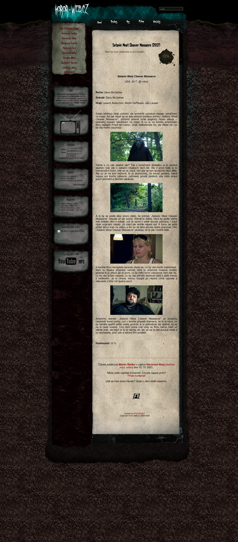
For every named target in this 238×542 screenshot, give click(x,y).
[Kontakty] (156, 22)
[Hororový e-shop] (141, 22)
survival (83, 100)
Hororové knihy (69, 53)
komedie (75, 96)
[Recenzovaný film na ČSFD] (136, 398)
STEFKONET (139, 414)
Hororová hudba (69, 33)
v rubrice (141, 364)
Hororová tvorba (69, 43)
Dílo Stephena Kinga (69, 28)
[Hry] (128, 22)
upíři (59, 103)
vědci (64, 103)
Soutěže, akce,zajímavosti (69, 69)
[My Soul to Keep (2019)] (70, 121)
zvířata (71, 105)
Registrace (63, 158)
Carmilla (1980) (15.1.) (70, 206)
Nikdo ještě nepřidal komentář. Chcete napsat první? (136, 373)
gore (64, 96)
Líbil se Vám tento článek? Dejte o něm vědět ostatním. (136, 381)
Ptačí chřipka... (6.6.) (69, 204)
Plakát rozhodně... (67, 178)
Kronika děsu (69, 58)
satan (129, 367)
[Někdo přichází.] (136, 197)
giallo (59, 96)
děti (64, 94)
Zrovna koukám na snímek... (72, 180)
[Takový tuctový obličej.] (136, 146)
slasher (170, 364)
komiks (83, 96)
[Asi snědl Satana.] (136, 300)
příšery (59, 100)
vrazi (122, 367)
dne (136, 367)
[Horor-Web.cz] (99, 22)
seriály (70, 100)
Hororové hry (69, 48)
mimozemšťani (63, 98)
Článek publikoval (108, 364)
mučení (73, 98)
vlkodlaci (70, 103)
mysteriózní (81, 98)
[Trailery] (114, 22)
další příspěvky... (80, 185)
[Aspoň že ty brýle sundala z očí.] (136, 249)
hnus (69, 96)
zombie (83, 103)
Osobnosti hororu (69, 62)
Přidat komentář (136, 375)
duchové (70, 94)
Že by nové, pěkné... (68, 176)
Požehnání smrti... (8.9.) (71, 208)
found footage (80, 94)
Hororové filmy (69, 38)
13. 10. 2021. (146, 367)
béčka (59, 94)
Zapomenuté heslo (76, 158)
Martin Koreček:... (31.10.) (72, 210)
